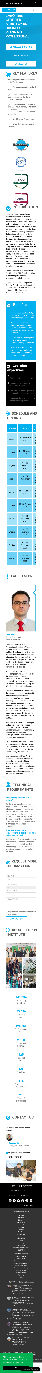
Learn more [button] (19, 1362)
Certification (21, 1222)
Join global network (21, 1270)
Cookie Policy (32, 1352)
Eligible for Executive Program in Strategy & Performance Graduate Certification (19, 285)
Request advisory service (21, 1261)
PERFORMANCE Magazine (21, 1247)
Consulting (21, 1229)
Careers (21, 1277)
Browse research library (21, 1268)
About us (12, 1195)
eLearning (21, 1243)
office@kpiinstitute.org (27, 1282)
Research (21, 1217)
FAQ (25, 1190)
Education (21, 1220)
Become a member (21, 1256)
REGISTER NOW (21, 55)
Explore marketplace (21, 1265)
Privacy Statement (19, 1352)
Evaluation (21, 1227)
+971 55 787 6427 (15, 1157)
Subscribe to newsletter (21, 1254)
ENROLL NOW (9, 10)
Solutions (21, 1232)
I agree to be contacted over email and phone (22, 913)
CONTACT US (21, 64)
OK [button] (16, 1367)
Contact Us (15, 1190)
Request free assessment (21, 1263)
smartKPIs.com (21, 1245)
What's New (24, 1195)
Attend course (21, 1258)
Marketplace (21, 1238)
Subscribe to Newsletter (30, 1369)
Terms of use (6, 1352)
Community (21, 1225)
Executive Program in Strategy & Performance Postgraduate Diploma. (20, 290)
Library (21, 1240)
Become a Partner (21, 1272)
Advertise (21, 1275)
